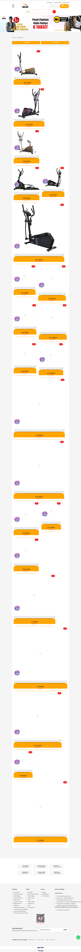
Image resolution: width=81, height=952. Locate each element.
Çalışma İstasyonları (18, 897)
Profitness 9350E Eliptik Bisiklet (25, 328)
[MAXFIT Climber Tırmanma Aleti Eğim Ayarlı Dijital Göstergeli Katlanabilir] (34, 595)
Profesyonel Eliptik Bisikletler (20, 911)
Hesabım (44, 892)
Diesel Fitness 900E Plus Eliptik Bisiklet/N (53, 334)
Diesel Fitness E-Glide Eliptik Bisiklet (26, 565)
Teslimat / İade (31, 897)
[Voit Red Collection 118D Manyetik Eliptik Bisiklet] (29, 103)
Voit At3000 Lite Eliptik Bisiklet (24, 289)
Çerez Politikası (31, 901)
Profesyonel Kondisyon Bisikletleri (21, 909)
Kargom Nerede (31, 896)
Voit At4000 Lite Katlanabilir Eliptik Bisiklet (52, 295)
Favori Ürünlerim (45, 896)
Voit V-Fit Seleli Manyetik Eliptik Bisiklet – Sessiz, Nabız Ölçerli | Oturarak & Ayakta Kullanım (39, 431)
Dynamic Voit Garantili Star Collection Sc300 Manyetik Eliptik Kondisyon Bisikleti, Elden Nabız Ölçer (40, 683)
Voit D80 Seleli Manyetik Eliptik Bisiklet (26, 157)
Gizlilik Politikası (31, 939)
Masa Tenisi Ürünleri (18, 901)
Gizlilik (29, 899)
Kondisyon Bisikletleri (18, 894)
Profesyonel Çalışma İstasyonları (21, 913)
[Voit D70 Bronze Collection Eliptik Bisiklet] (27, 63)
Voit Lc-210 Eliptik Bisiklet (51, 524)
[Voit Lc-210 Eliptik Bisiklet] (51, 512)
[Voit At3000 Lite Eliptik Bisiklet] (25, 276)
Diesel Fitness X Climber (23, 772)
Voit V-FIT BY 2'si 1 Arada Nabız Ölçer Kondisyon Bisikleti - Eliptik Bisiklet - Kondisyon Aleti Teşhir (40, 836)
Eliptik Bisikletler (17, 896)
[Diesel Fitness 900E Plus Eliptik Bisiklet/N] (53, 318)
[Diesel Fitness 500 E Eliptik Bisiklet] (51, 355)
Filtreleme (56, 42)
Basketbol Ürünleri (17, 903)
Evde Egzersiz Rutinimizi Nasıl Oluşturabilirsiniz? (66, 905)
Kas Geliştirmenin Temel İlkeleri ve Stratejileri (65, 903)
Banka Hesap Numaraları (33, 894)
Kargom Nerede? (57, 2)
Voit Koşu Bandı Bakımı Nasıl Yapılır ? (64, 900)
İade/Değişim (50, 2)
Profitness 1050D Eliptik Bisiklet (25, 367)
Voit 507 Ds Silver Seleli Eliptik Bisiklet (26, 529)
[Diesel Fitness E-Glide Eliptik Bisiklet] (26, 550)
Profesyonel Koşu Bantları (19, 907)
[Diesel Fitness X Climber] (23, 760)
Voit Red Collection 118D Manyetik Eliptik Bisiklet (29, 121)
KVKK (29, 905)
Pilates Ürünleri (17, 899)
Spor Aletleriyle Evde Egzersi (63, 910)
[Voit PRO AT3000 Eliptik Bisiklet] (53, 178)
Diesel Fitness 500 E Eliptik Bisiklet (51, 369)
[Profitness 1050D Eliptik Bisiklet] (25, 354)
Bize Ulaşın (30, 892)
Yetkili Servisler (66, 2)
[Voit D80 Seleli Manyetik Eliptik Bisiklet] (26, 142)
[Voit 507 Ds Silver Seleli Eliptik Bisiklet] (26, 514)
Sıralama (27, 42)
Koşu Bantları (16, 892)
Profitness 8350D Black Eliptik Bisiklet (26, 194)
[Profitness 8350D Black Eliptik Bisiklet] (26, 179)
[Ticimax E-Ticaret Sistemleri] (40, 951)
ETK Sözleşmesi (31, 907)
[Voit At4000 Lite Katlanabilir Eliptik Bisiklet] (52, 279)
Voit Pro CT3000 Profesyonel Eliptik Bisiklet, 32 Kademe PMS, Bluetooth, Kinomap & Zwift (39, 256)
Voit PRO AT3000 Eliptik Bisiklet (53, 191)
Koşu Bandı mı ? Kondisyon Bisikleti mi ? (65, 898)
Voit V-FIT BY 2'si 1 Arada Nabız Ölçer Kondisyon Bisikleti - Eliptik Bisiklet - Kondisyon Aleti (39, 493)
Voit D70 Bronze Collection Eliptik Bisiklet (27, 79)
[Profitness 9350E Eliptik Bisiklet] (25, 315)
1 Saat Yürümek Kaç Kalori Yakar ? (63, 896)
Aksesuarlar (16, 905)
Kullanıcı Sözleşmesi (50, 939)
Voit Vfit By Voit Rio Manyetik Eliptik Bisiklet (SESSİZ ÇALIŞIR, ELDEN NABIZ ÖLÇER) (37, 742)
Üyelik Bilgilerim (45, 894)
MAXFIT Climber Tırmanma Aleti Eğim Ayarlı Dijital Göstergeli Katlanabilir (34, 618)
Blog (58, 893)
